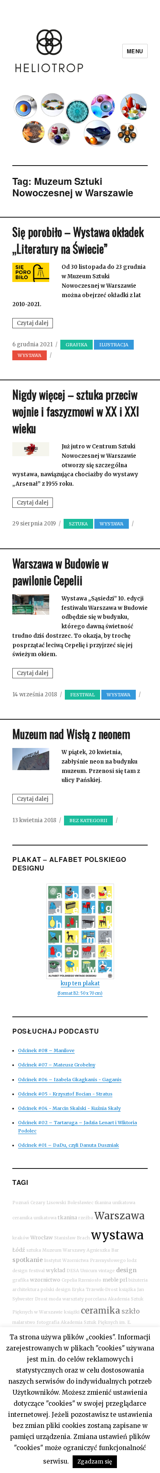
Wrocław (41, 1237)
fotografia (48, 1322)
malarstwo (23, 1322)
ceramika (100, 1310)
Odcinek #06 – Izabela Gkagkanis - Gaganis (69, 1079)
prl (123, 1280)
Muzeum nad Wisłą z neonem (71, 733)
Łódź (18, 1250)
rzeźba (85, 1218)
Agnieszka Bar (103, 1250)
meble (111, 1280)
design (126, 1270)
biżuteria (138, 1280)
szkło (130, 1311)
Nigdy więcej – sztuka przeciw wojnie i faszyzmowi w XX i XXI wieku (75, 411)
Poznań (20, 1202)
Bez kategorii (88, 820)
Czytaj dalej (35, 323)
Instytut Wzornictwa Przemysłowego (85, 1260)
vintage (106, 1270)
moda (55, 1299)
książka (127, 1289)
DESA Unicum (81, 1270)
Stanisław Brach (72, 1238)
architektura (25, 1289)
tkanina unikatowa (115, 1202)
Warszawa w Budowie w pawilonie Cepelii (60, 572)
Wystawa (29, 355)
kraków (20, 1238)
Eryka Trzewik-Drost (95, 1289)
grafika (76, 345)
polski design (56, 1289)
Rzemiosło (89, 1280)
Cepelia (69, 1280)
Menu (135, 51)
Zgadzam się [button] (95, 1461)
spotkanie (27, 1260)
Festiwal (82, 695)
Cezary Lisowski (48, 1202)
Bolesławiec (80, 1202)
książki (72, 1312)
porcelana (96, 1299)
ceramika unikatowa (34, 1218)
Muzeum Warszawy (63, 1250)
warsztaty (73, 1299)
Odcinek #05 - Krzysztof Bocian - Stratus (65, 1094)
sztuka (78, 524)
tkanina (67, 1217)
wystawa (117, 1235)
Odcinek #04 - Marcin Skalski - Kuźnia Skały (69, 1108)
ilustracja (113, 345)
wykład (55, 1270)
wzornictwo (45, 1280)
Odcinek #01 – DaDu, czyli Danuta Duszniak (68, 1145)
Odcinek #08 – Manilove (46, 1050)
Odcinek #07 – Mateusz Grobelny (56, 1065)
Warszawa (119, 1216)
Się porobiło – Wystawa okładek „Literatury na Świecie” (78, 240)
